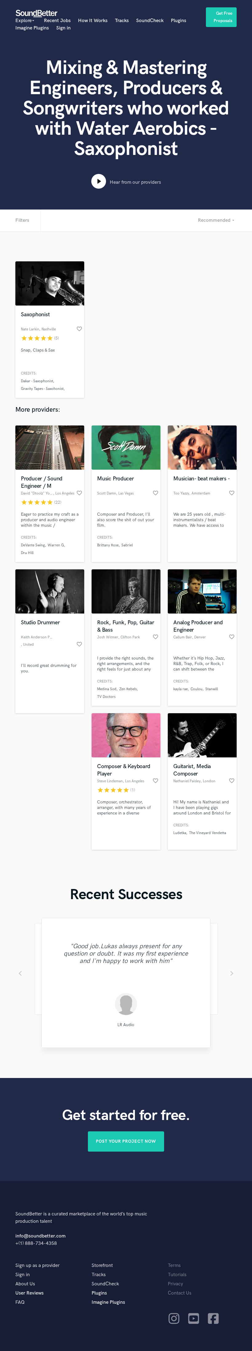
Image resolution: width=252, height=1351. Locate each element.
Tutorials (177, 1275)
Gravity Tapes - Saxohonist (42, 389)
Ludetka (179, 833)
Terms (174, 1265)
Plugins (178, 21)
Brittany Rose (108, 545)
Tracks (122, 21)
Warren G (56, 545)
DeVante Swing (33, 545)
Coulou (197, 689)
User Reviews (29, 1293)
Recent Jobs (57, 21)
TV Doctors (106, 697)
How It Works (93, 21)
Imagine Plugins (32, 28)
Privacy (175, 1284)
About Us (25, 1284)
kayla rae (180, 689)
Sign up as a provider (37, 1265)
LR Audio (125, 1024)
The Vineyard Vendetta (207, 833)
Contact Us (179, 1293)
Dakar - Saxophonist (37, 381)
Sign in (63, 28)
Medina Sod (106, 689)
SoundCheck (149, 21)
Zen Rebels (128, 689)
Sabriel (127, 545)
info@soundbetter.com (40, 1236)
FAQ (20, 1302)
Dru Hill (27, 553)
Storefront (102, 1265)
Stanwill (211, 689)
